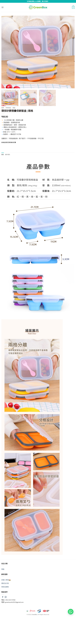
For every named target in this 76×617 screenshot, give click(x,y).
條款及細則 (5, 587)
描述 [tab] (2, 154)
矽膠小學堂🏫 (6, 580)
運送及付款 (5, 583)
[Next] (70, 52)
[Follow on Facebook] (3, 597)
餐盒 (2, 569)
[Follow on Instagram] (5, 597)
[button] (2, 7)
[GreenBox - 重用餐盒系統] (38, 7)
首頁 (2, 107)
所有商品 (8, 107)
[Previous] (5, 52)
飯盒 (14, 107)
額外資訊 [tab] (7, 154)
